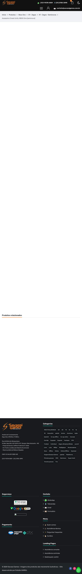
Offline (51, 451)
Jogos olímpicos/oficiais (65, 444)
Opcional (73, 451)
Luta (50, 447)
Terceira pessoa (48, 461)
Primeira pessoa (49, 458)
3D (62, 430)
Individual (53, 444)
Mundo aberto (72, 447)
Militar (55, 447)
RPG (57, 458)
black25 (46, 437)
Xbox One (22, 15)
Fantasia (66, 440)
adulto (57, 433)
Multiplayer (62, 447)
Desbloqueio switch (51, 557)
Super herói (71, 458)
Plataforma (69, 454)
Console (72, 437)
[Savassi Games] (8, 3)
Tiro (56, 461)
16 (76, 430)
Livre (45, 447)
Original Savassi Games (51, 454)
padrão (62, 454)
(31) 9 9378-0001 (46, 3)
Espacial (52, 440)
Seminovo (63, 458)
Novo (45, 451)
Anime (63, 433)
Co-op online (64, 437)
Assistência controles (52, 553)
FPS (72, 440)
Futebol (46, 444)
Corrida (46, 440)
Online (57, 451)
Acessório (50, 433)
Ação (76, 433)
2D (59, 430)
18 (44, 433)
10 (66, 430)
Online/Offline (65, 451)
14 (73, 430)
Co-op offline (54, 437)
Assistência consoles (52, 549)
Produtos (12, 15)
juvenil (77, 444)
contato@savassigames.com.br (68, 8)
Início (4, 15)
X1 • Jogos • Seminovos (47, 15)
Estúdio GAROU (21, 570)
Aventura (70, 433)
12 (69, 430)
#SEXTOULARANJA (50, 430)
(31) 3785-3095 (61, 3)
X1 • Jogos (32, 15)
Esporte (59, 440)
